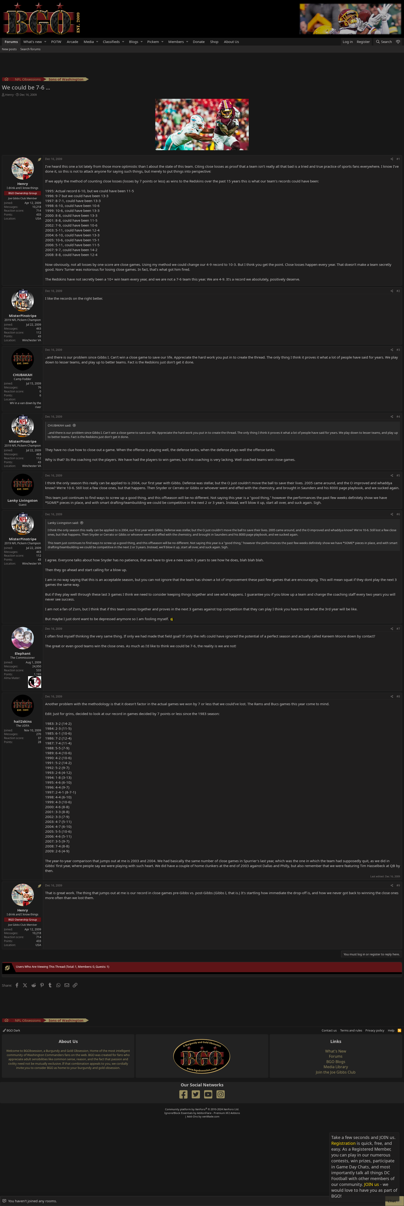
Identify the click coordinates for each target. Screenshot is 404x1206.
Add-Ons (192, 1116)
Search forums (30, 49)
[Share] (392, 159)
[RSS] (399, 1030)
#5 (398, 475)
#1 (398, 159)
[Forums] (6, 79)
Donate (199, 41)
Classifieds (111, 41)
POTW (56, 41)
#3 (398, 350)
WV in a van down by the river (25, 405)
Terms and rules (351, 1030)
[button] (45, 42)
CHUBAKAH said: (59, 425)
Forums (11, 41)
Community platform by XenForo (202, 1109)
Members (176, 41)
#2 (398, 291)
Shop (214, 41)
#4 (398, 417)
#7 (398, 629)
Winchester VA (31, 340)
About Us (231, 41)
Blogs (133, 41)
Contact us (329, 1030)
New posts (9, 49)
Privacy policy (374, 1030)
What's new (32, 41)
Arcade (72, 41)
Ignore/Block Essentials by (202, 1113)
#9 (398, 885)
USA (38, 219)
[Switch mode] (398, 42)
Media (89, 41)
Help (391, 1030)
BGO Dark (13, 1030)
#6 (398, 514)
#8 (398, 696)
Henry (9, 94)
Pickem (153, 41)
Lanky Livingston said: (63, 523)
